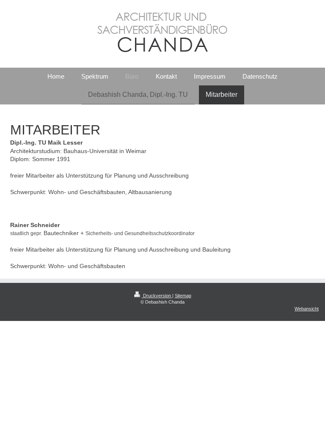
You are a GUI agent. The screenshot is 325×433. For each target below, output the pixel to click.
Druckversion (157, 295)
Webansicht (307, 308)
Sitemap (183, 295)
